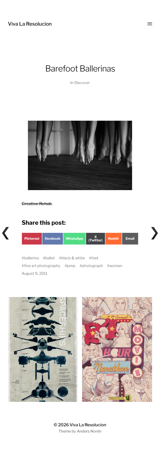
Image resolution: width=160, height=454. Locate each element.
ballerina (31, 258)
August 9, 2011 (34, 273)
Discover (82, 82)
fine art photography (42, 265)
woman (115, 265)
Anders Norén (89, 431)
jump (71, 265)
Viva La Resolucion (30, 24)
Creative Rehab (37, 203)
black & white (73, 258)
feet (94, 258)
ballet (50, 258)
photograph (92, 265)
